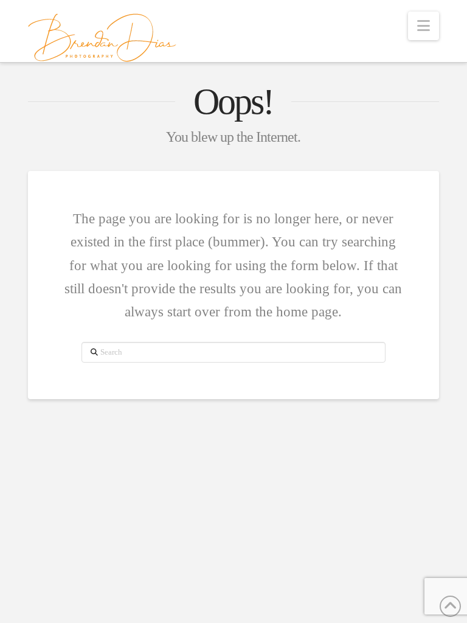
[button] (423, 26)
